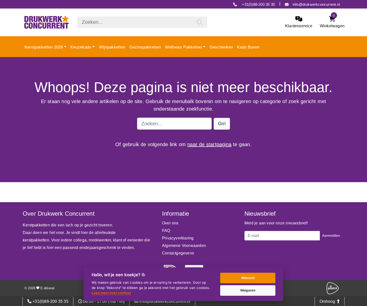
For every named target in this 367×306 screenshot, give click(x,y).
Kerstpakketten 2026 (43, 46)
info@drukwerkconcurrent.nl (316, 4)
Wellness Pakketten (183, 46)
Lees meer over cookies (111, 293)
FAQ (166, 230)
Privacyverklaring (177, 238)
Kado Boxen (248, 46)
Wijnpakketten (112, 46)
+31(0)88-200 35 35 (258, 4)
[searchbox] (142, 22)
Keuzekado (80, 46)
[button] (222, 124)
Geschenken (221, 46)
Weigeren (248, 290)
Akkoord (247, 278)
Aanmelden (331, 235)
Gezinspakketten (145, 46)
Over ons (170, 223)
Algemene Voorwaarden (184, 245)
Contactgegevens (178, 253)
